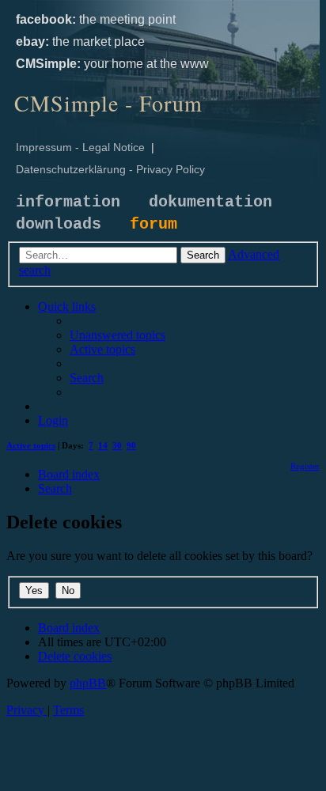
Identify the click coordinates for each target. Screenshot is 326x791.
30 (117, 445)
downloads (58, 224)
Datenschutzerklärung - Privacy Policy (110, 169)
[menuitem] (117, 335)
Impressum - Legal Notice (80, 147)
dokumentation (210, 202)
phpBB (88, 683)
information (68, 202)
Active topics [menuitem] (30, 445)
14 (103, 445)
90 (131, 445)
